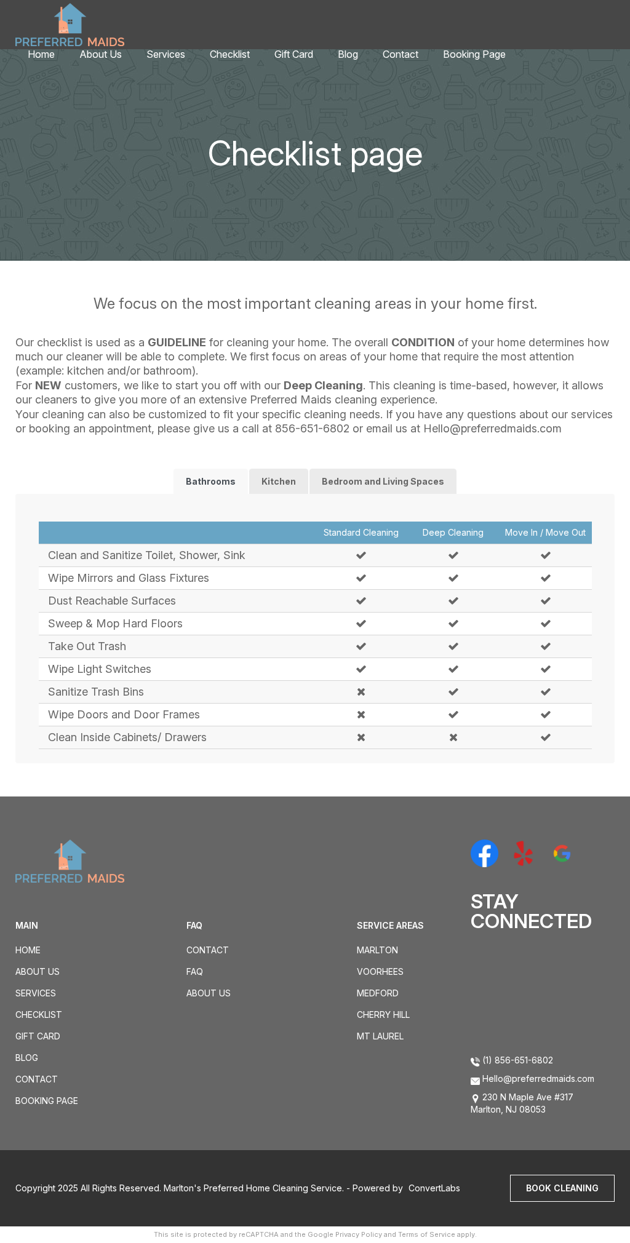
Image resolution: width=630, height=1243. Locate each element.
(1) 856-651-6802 (516, 1060)
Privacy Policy (358, 1234)
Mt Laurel (380, 1036)
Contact (400, 54)
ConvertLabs (434, 1188)
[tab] (210, 481)
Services (165, 54)
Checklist (230, 54)
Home (41, 54)
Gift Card (293, 54)
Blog (348, 54)
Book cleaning (562, 1188)
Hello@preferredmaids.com (492, 428)
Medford (378, 993)
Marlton (377, 950)
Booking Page (474, 54)
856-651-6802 (312, 428)
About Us (100, 54)
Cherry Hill (383, 1014)
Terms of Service (426, 1234)
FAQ (194, 971)
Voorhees (380, 971)
